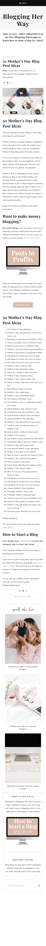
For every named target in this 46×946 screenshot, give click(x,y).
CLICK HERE (25, 541)
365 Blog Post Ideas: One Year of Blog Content (23, 787)
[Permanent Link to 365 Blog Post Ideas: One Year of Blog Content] (23, 782)
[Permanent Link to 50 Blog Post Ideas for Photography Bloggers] (23, 663)
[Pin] (7, 83)
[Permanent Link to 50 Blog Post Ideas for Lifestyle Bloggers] (23, 723)
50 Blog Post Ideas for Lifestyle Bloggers (23, 727)
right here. (8, 527)
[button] (23, 3)
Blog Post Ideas (9, 57)
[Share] (4, 83)
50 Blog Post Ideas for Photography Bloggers (23, 668)
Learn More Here (23, 305)
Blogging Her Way (23, 20)
